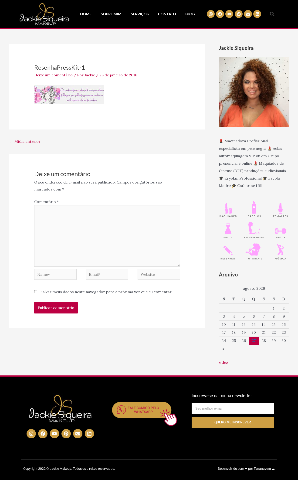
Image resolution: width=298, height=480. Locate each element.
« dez (223, 362)
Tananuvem (262, 468)
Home (85, 14)
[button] (272, 14)
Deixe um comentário (53, 75)
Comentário (46, 201)
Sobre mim (111, 14)
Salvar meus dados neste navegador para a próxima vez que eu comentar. (106, 291)
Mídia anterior (25, 141)
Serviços (140, 14)
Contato (167, 14)
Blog (190, 14)
